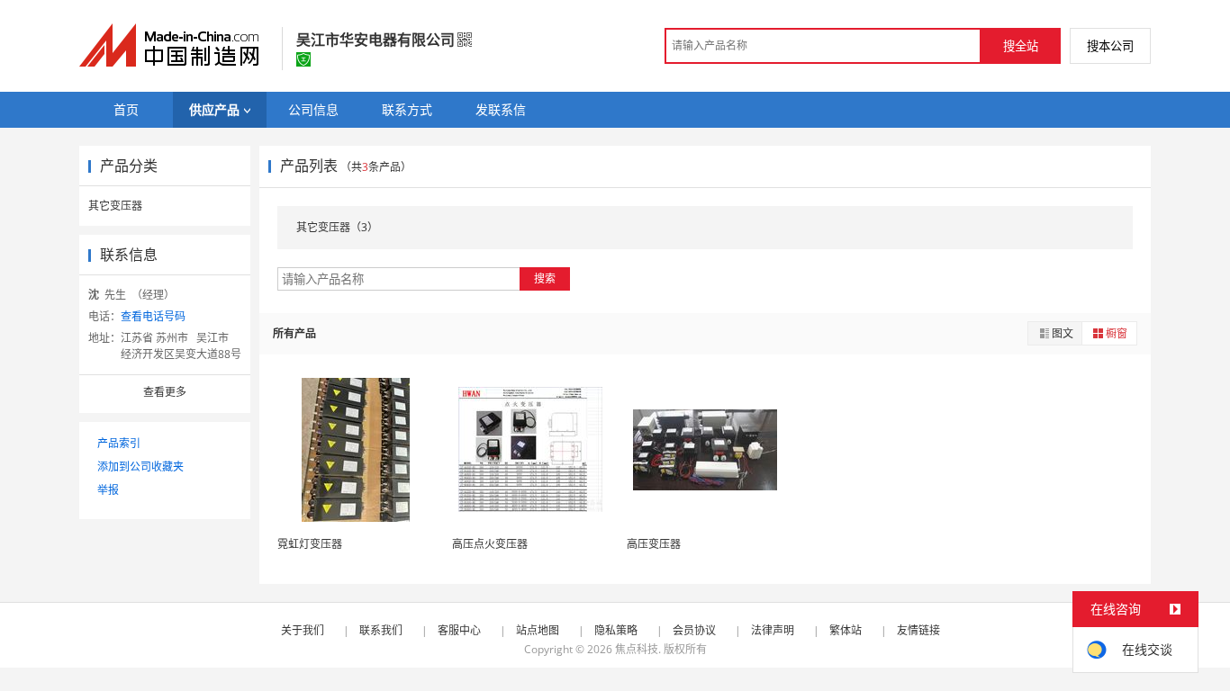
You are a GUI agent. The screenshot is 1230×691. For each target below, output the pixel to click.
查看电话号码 (153, 316)
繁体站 (845, 630)
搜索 (545, 278)
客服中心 (459, 630)
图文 (1062, 333)
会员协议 (694, 630)
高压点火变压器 (490, 544)
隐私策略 (616, 630)
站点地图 (537, 630)
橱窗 (1116, 333)
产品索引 (118, 443)
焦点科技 (636, 649)
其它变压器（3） (337, 227)
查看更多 (164, 391)
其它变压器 (115, 205)
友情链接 (918, 630)
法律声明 (772, 630)
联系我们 (380, 630)
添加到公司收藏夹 (140, 466)
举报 (108, 490)
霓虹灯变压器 (309, 544)
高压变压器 (654, 544)
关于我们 (302, 630)
